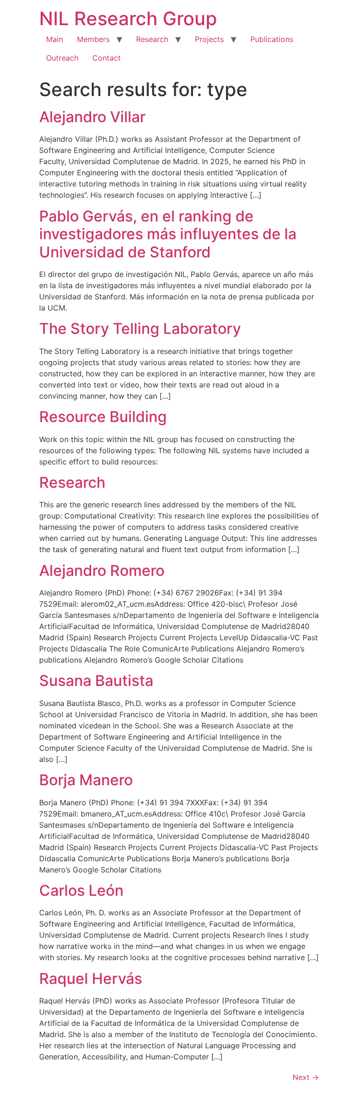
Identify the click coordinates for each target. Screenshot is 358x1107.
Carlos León (81, 890)
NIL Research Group (128, 18)
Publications (271, 39)
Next (306, 1077)
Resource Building (103, 417)
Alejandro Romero (102, 570)
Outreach (62, 57)
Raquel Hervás (90, 978)
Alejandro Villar (92, 117)
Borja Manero (86, 780)
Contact (106, 57)
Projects (209, 39)
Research (152, 39)
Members (93, 39)
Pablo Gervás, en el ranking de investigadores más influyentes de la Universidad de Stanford (167, 234)
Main (54, 39)
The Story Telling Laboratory (140, 328)
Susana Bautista (96, 680)
